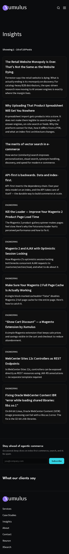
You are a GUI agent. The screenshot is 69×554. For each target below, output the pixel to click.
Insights (7, 521)
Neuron (7, 540)
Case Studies (9, 515)
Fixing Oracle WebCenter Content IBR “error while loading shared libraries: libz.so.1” (30, 400)
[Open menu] (64, 8)
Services (7, 508)
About (6, 527)
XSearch (7, 547)
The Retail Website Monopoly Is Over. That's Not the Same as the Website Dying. (30, 67)
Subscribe (57, 461)
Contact (7, 534)
